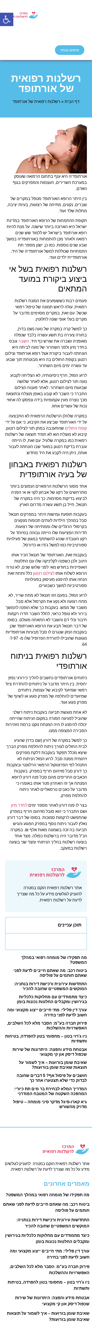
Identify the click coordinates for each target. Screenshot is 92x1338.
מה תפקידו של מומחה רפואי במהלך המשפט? (47, 1195)
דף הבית (72, 101)
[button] (6, 19)
